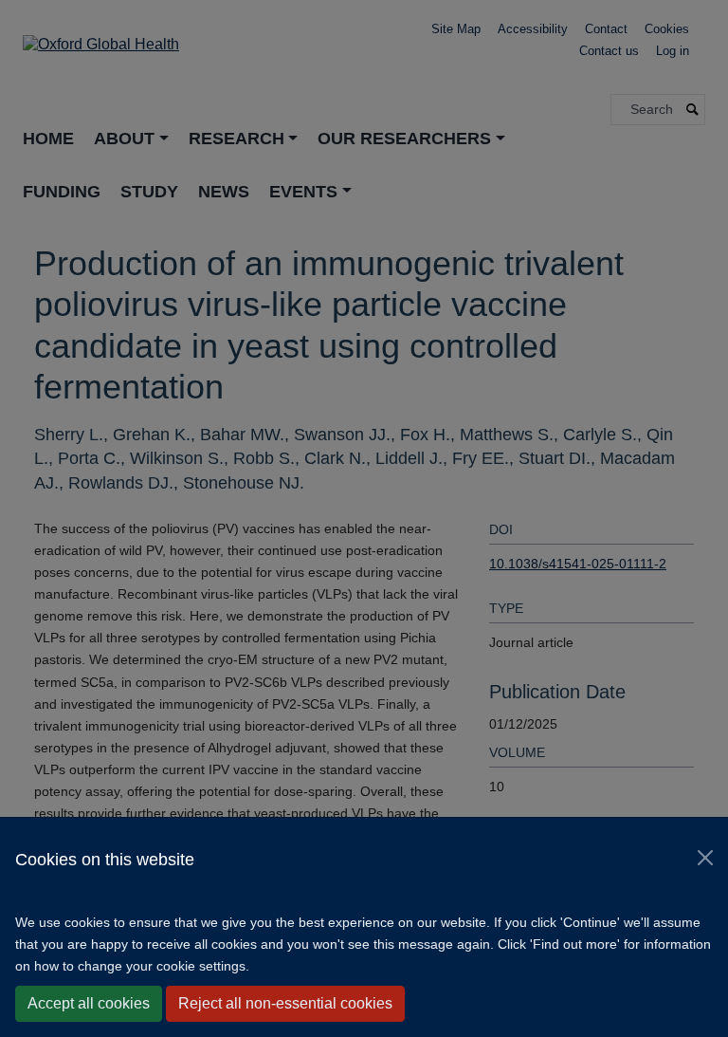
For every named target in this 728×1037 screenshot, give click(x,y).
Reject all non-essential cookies (285, 1003)
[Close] (705, 858)
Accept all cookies (88, 1003)
